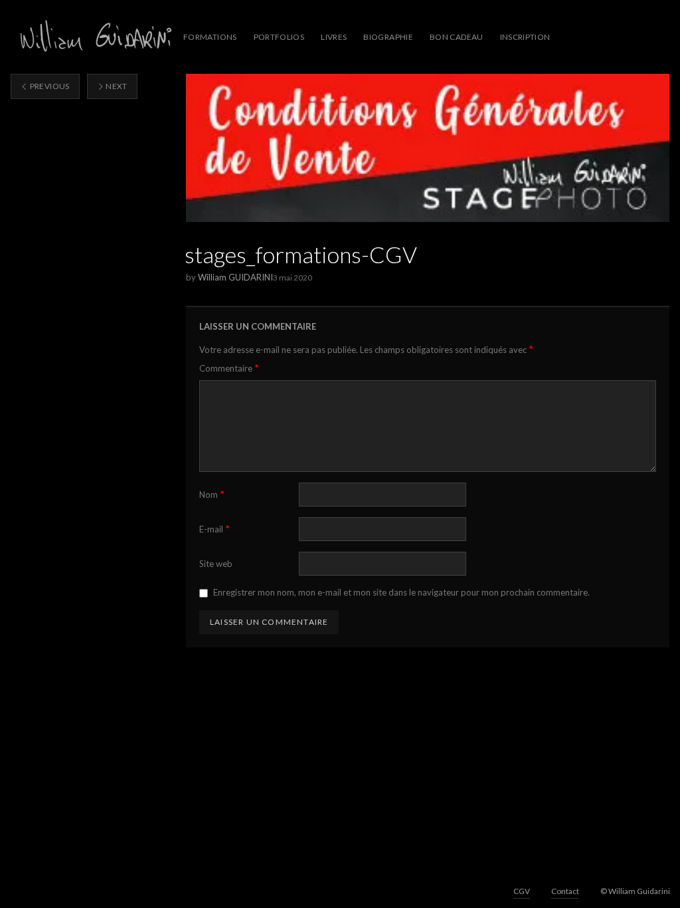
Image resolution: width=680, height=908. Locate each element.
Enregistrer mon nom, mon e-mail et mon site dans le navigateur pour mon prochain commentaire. (401, 592)
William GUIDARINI (235, 277)
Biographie (388, 37)
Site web (215, 563)
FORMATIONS (210, 37)
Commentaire (229, 368)
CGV (521, 891)
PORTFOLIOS (279, 37)
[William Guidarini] (94, 37)
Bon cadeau (456, 37)
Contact (565, 891)
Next (116, 86)
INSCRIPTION (525, 37)
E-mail (214, 528)
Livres (334, 37)
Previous (48, 86)
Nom (211, 494)
